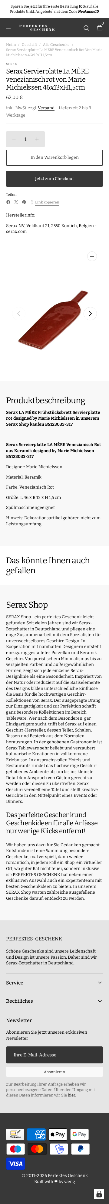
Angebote (43, 11)
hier (71, 1095)
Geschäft (29, 45)
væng (69, 1181)
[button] (9, 28)
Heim (11, 45)
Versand (46, 108)
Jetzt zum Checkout (54, 178)
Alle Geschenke (56, 45)
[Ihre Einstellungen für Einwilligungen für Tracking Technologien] (99, 1194)
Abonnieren (54, 1072)
